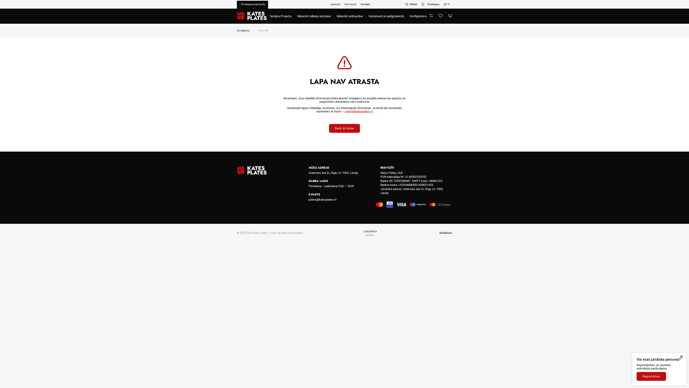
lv (445, 4)
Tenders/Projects (280, 16)
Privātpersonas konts (253, 4)
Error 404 (263, 30)
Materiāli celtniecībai (350, 16)
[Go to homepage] (252, 16)
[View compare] (431, 16)
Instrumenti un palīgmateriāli (386, 16)
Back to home (344, 128)
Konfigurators (418, 16)
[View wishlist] (440, 16)
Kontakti (365, 4)
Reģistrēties (651, 376)
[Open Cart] (450, 16)
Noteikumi (445, 233)
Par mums (351, 4)
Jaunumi (335, 4)
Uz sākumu (243, 30)
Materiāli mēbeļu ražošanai (314, 16)
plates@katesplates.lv (359, 111)
